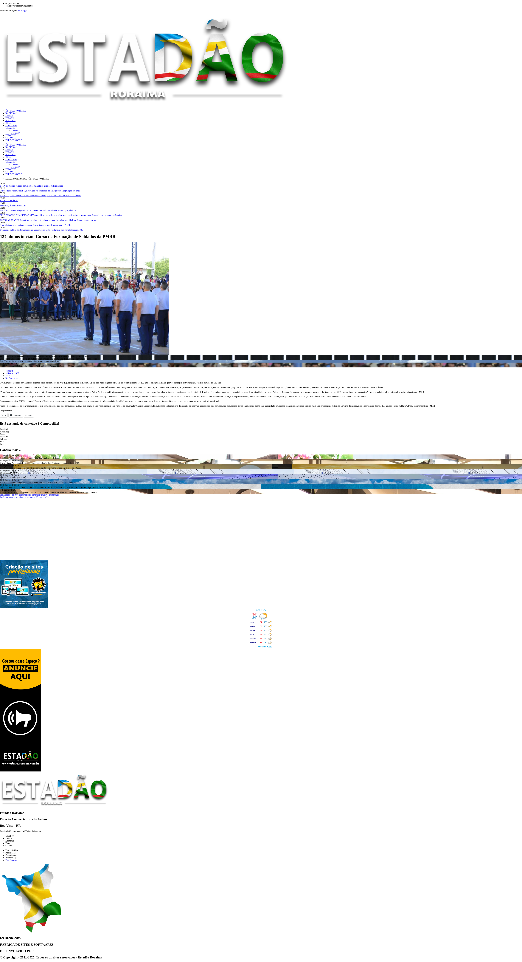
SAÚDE (9, 116)
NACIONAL (11, 113)
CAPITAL (15, 130)
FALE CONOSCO (13, 140)
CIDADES (10, 128)
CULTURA (10, 138)
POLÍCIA (9, 118)
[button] (261, 429)
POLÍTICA (10, 120)
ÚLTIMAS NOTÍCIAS (15, 111)
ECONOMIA (11, 125)
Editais (8, 123)
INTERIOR (16, 133)
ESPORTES (10, 135)
